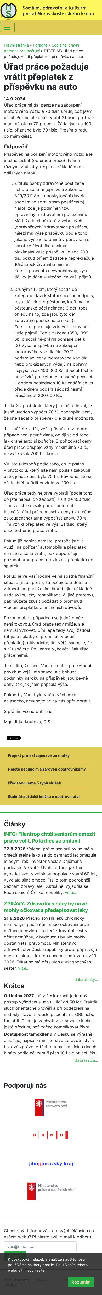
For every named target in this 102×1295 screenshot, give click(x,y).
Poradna (40, 45)
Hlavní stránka (16, 45)
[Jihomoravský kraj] (51, 1163)
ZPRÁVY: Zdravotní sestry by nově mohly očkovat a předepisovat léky (46, 906)
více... (70, 892)
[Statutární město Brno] (51, 1135)
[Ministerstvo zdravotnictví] (51, 1107)
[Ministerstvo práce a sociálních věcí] (51, 1191)
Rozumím (81, 1282)
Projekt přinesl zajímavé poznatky (39, 755)
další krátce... (86, 1060)
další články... (86, 979)
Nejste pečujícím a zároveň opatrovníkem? (47, 769)
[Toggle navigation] (7, 27)
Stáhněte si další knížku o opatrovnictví (44, 796)
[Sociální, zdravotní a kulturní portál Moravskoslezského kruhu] (51, 9)
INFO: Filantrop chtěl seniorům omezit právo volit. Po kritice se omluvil (49, 837)
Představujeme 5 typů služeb (34, 783)
